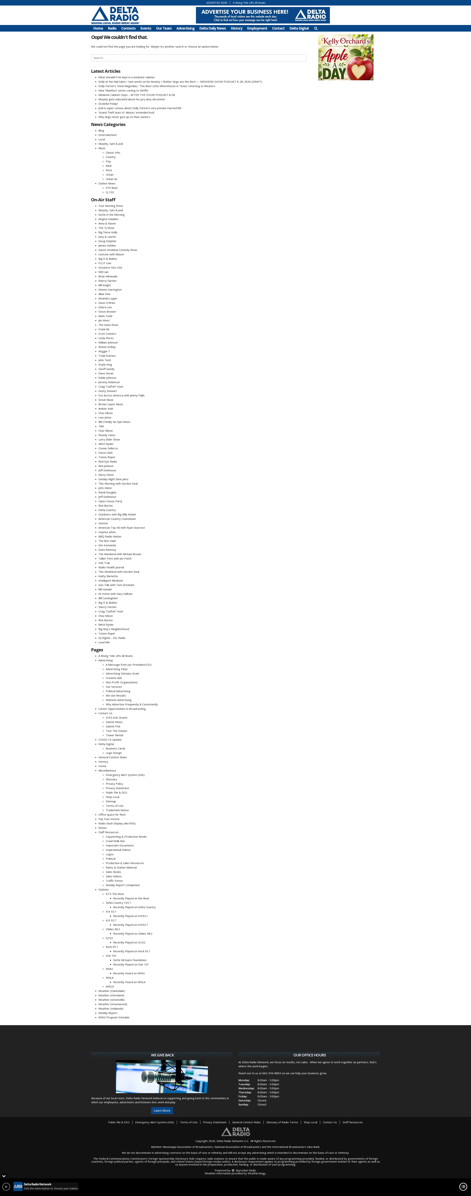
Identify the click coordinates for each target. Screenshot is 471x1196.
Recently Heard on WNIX (129, 973)
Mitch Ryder (106, 444)
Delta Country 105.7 (118, 902)
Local (101, 139)
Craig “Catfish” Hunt (110, 386)
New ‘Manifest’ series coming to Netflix (123, 90)
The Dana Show (108, 325)
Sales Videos (114, 876)
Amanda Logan (107, 298)
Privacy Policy (114, 783)
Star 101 (111, 955)
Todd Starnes (107, 355)
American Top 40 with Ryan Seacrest (121, 527)
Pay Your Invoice (109, 819)
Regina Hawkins (108, 219)
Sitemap (111, 801)
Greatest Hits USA (110, 267)
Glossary (111, 779)
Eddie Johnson (107, 378)
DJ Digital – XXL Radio (111, 638)
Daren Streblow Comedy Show (117, 250)
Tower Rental (114, 735)
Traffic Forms (114, 880)
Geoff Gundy (106, 369)
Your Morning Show (110, 206)
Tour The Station (116, 731)
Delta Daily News (212, 28)
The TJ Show (106, 228)
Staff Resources (108, 832)
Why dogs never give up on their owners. (124, 117)
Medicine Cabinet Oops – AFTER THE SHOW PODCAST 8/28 (136, 95)
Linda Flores (106, 338)
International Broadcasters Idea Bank (295, 1147)
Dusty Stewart (107, 391)
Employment (257, 28)
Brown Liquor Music (110, 404)
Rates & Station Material (121, 867)
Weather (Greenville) (111, 999)
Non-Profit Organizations (122, 682)
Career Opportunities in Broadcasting (122, 709)
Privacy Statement (117, 788)
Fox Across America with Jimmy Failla (121, 395)
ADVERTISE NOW (216, 2)
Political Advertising (118, 691)
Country (111, 157)
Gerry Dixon (106, 474)
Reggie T (104, 351)
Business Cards (115, 748)
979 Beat (112, 188)
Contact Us (105, 713)
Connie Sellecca (108, 448)
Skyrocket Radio (245, 1170)
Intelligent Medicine (110, 580)
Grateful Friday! (108, 103)
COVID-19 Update (110, 739)
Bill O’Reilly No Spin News (114, 422)
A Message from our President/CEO (129, 664)
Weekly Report (107, 1013)
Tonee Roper (106, 457)
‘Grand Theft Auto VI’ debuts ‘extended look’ (126, 112)
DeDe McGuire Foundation (129, 960)
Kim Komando (107, 545)
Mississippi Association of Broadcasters (188, 1147)
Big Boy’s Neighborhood (113, 629)
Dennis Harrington (110, 289)
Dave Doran (106, 373)
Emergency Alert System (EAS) (125, 775)
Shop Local (112, 797)
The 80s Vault (107, 541)
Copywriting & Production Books (126, 836)
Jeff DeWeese (107, 470)
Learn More (162, 1111)
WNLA (110, 977)
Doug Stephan (107, 241)
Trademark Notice (117, 810)
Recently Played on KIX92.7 (130, 925)
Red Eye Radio (107, 461)
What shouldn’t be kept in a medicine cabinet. (126, 77)
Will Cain (103, 272)
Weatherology (257, 1173)
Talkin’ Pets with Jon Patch (115, 558)
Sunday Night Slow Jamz (113, 479)
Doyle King (105, 364)
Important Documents (120, 845)
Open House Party (110, 501)
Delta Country (107, 510)
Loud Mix (104, 642)
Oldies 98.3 (113, 929)
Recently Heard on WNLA (129, 982)
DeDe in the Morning (111, 214)
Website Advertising (119, 700)
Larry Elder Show (109, 439)
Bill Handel (105, 589)
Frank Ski (103, 329)
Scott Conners (107, 333)
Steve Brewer (107, 311)
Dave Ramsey (107, 549)
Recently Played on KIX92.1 (130, 916)
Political (110, 858)
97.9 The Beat (115, 894)
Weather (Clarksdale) (111, 991)
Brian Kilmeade (107, 276)
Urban (110, 174)
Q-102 (110, 192)
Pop (108, 161)
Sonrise (103, 523)
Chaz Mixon (105, 413)
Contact (278, 28)
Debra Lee (105, 307)
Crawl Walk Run (115, 841)
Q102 (109, 938)
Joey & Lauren (107, 236)
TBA (101, 426)
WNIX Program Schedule (114, 1017)
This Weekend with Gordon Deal (118, 571)
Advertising (185, 28)
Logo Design (114, 753)
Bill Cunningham (108, 598)
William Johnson (108, 342)
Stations (103, 889)
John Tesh (104, 360)
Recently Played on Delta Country (134, 907)
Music (102, 148)
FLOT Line (104, 263)
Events (145, 28)
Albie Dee (104, 294)
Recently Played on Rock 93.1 (131, 951)
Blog (101, 130)
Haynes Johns (107, 532)
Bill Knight (104, 285)
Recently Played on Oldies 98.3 (133, 933)
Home (98, 28)
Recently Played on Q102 (129, 942)
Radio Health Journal (111, 567)
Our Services (114, 686)
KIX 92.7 (111, 920)
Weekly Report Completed (122, 885)
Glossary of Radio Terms (282, 1122)
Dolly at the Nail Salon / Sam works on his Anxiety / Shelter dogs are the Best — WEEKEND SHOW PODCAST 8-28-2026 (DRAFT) (180, 81)
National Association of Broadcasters (237, 1147)
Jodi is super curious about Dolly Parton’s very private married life (139, 108)
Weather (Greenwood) (112, 1004)
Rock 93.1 (112, 947)
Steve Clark (105, 452)
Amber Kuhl (105, 408)
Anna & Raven (107, 223)
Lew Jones (104, 417)
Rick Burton (105, 505)
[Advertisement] (345, 57)
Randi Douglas (107, 492)
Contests (128, 28)
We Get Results (116, 695)
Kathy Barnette (108, 576)
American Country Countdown (117, 519)
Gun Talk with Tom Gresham (116, 585)
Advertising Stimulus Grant (122, 673)
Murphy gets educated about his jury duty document (131, 99)
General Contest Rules (112, 757)
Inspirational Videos (118, 850)
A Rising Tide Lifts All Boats (249, 2)
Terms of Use (114, 805)
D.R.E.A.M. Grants (117, 717)
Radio (112, 28)
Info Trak (104, 563)
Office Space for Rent (112, 814)
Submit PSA (113, 726)
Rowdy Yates (106, 435)
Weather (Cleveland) (111, 995)
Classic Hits (113, 152)
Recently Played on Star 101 (131, 964)
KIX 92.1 (111, 911)
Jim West (104, 320)
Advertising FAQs (117, 669)
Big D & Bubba (107, 258)
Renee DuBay (107, 347)
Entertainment (107, 135)
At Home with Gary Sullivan (115, 594)
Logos (110, 854)
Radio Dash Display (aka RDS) (117, 823)
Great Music (106, 400)
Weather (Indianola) (110, 1008)
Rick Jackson (106, 466)
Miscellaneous (107, 770)
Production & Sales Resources (125, 863)
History (236, 28)
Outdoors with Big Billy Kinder (117, 514)
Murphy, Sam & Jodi (110, 143)
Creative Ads (114, 678)
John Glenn (105, 488)
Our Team (164, 28)
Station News (106, 183)
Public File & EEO (116, 792)
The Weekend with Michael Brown (119, 554)
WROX (110, 986)
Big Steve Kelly (107, 232)
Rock (109, 170)
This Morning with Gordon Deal (118, 483)
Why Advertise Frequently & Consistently (132, 704)
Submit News (114, 722)
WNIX (109, 969)
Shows (102, 828)
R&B (108, 166)
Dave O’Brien (106, 303)
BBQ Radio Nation (109, 536)
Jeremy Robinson (109, 382)
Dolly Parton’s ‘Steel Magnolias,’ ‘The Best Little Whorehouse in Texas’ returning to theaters (156, 86)
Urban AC (112, 179)
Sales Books (113, 872)
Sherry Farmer (107, 281)
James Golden (107, 245)
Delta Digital (299, 28)
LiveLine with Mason (111, 254)
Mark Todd (105, 316)
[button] (315, 28)
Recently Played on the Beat (131, 898)
